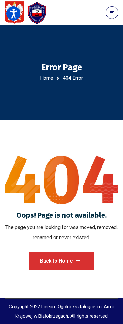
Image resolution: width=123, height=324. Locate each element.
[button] (13, 13)
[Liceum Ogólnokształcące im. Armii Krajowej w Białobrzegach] (27, 12)
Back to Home (56, 261)
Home (46, 78)
